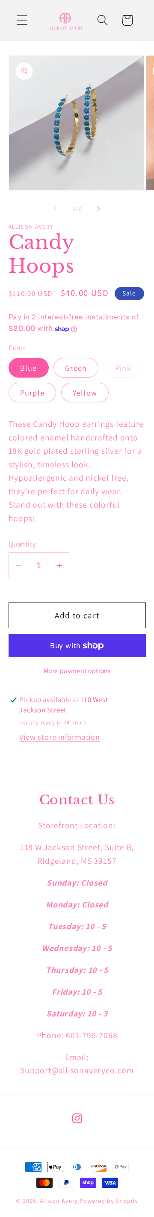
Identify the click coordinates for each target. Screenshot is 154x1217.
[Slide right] (98, 208)
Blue (28, 368)
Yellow (85, 392)
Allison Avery (60, 1200)
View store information (59, 737)
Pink (129, 370)
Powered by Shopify (109, 1200)
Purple (32, 392)
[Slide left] (55, 208)
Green (76, 368)
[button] (22, 20)
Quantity (22, 544)
